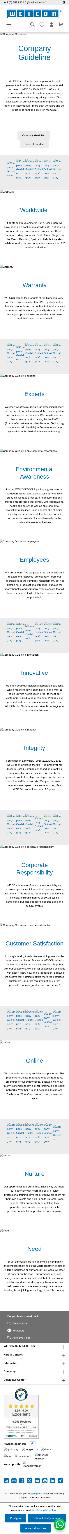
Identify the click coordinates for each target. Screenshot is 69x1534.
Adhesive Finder (22, 1337)
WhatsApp (18, 1330)
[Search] (32, 24)
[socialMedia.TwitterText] (31, 1480)
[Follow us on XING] (60, 1480)
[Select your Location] (64, 2)
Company (10, 1371)
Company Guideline (33, 135)
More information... (47, 1510)
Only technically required (47, 1518)
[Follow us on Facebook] (23, 1480)
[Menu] (9, 24)
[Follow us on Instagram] (15, 1480)
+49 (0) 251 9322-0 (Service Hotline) (25, 2)
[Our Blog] (7, 1480)
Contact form (20, 1323)
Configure (16, 1518)
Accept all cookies (35, 1528)
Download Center (14, 1379)
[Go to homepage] (34, 13)
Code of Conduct (34, 144)
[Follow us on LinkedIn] (54, 1480)
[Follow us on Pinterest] (46, 1480)
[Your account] (51, 24)
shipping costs (35, 1493)
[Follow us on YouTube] (38, 1480)
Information (11, 1362)
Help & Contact (13, 1354)
